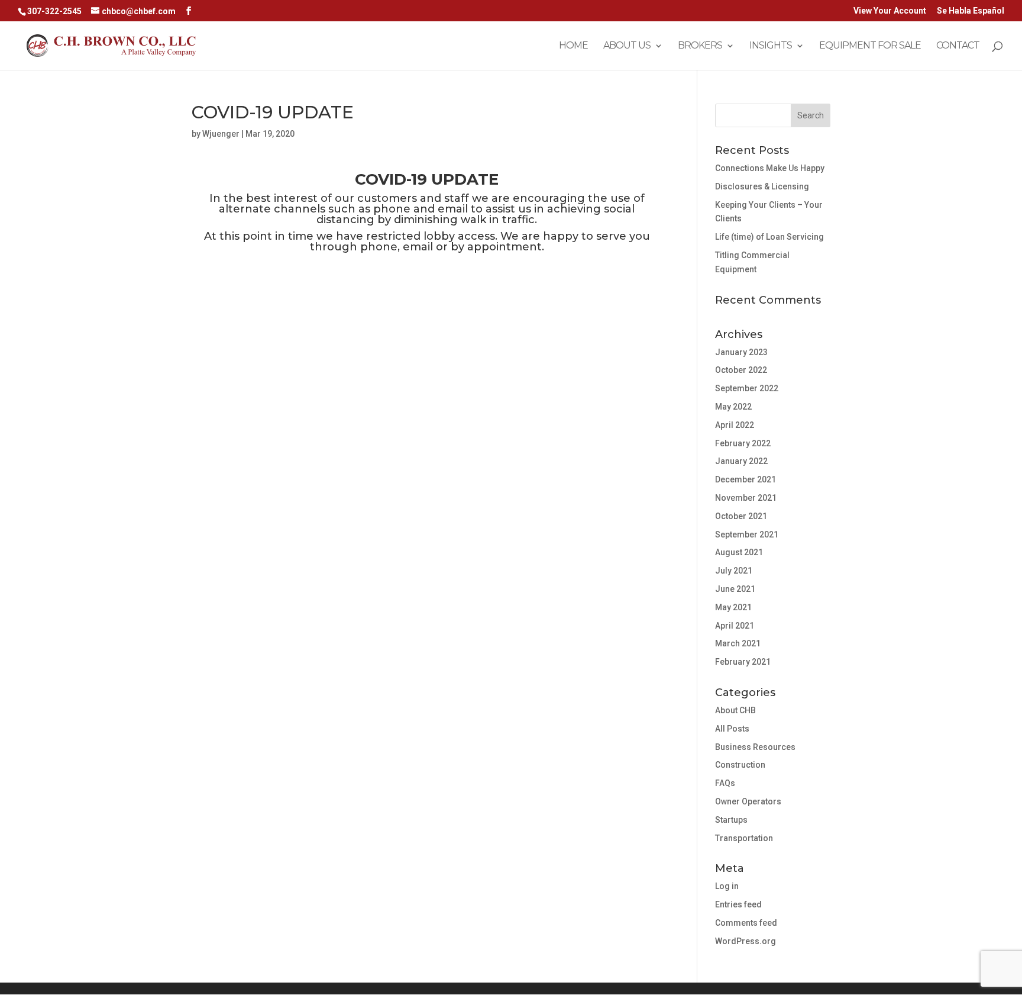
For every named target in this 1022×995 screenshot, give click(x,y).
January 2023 (741, 352)
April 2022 (734, 425)
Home (573, 46)
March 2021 (738, 643)
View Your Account (889, 11)
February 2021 (743, 661)
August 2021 (739, 552)
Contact (957, 46)
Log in (727, 886)
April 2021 (734, 625)
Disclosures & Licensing (762, 186)
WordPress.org (745, 941)
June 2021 (735, 589)
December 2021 (745, 479)
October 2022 (741, 370)
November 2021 (746, 498)
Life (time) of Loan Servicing (769, 236)
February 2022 (743, 443)
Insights (770, 46)
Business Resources (755, 747)
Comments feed (746, 923)
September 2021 (746, 534)
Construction (740, 764)
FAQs (725, 783)
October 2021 (741, 516)
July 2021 (733, 570)
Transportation (744, 838)
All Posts (732, 728)
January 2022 (741, 461)
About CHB (735, 710)
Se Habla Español (970, 11)
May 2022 (733, 406)
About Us (627, 46)
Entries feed (738, 904)
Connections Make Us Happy (769, 168)
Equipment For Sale (870, 46)
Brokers (700, 46)
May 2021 (733, 607)
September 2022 (746, 388)
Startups (731, 820)
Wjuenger (221, 134)
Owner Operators (748, 801)
